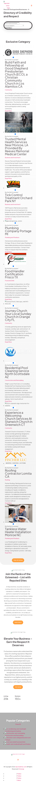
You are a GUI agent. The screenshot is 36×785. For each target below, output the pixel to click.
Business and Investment (13, 157)
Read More (8, 111)
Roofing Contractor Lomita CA (18, 473)
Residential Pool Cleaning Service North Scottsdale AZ (17, 372)
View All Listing (18, 560)
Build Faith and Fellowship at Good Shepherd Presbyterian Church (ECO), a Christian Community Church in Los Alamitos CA (16, 74)
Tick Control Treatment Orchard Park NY (18, 198)
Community (8, 90)
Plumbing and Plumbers (12, 237)
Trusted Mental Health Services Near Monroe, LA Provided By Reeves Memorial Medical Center (17, 146)
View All (18, 724)
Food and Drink (9, 280)
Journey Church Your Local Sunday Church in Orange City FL (18, 315)
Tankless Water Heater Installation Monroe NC (18, 532)
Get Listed (18, 687)
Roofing (7, 480)
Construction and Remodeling (14, 380)
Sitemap (21, 769)
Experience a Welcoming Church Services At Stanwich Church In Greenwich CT (18, 418)
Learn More (18, 622)
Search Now (8, 28)
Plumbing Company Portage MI (18, 231)
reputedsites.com (20, 767)
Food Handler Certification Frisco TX (14, 274)
